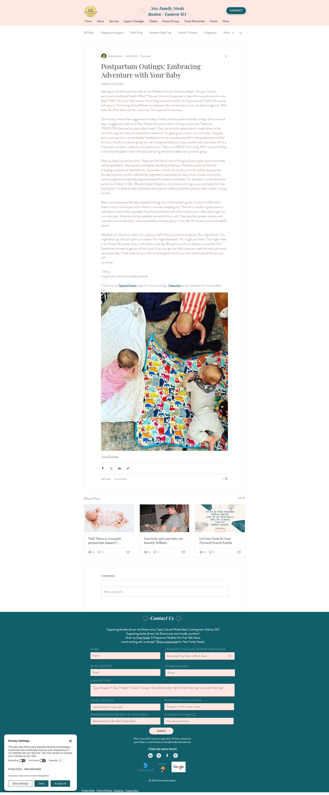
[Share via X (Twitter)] (111, 468)
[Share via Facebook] (102, 468)
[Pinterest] (175, 755)
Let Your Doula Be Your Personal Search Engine (215, 540)
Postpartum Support (112, 33)
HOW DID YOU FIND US (180, 714)
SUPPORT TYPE (100, 680)
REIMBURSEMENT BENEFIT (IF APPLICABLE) (120, 714)
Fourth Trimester (188, 33)
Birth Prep (137, 33)
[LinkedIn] (150, 755)
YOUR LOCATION (102, 700)
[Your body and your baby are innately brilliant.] (164, 518)
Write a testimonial (167, 642)
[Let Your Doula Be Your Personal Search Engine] (220, 518)
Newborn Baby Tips (160, 33)
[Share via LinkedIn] (119, 468)
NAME (94, 649)
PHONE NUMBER (177, 666)
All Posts (89, 33)
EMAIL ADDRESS (101, 666)
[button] (240, 32)
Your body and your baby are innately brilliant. (163, 540)
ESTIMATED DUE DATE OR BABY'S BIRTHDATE (197, 649)
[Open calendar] (229, 656)
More (227, 33)
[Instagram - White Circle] (158, 755)
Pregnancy (211, 33)
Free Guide (142, 638)
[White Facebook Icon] (167, 755)
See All (241, 498)
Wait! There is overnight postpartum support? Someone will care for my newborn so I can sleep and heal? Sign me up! (106, 540)
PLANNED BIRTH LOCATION (183, 700)
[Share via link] (128, 468)
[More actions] (226, 56)
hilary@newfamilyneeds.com (177, 742)
